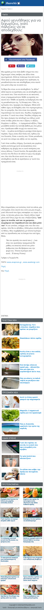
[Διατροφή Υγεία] (10, 5)
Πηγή (3, 266)
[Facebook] (22, 59)
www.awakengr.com (31, 262)
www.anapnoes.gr (14, 262)
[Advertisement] (20, 186)
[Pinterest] (11, 66)
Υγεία (9, 9)
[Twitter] (30, 66)
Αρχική (3, 9)
